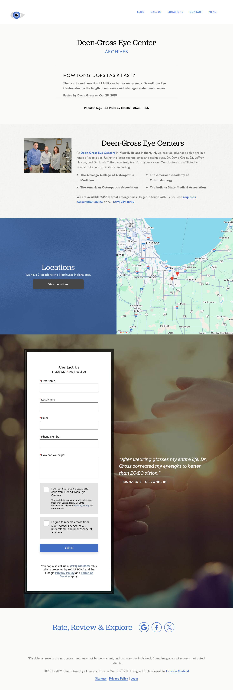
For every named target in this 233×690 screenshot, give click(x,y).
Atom (137, 107)
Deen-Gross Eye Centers (98, 152)
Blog (140, 12)
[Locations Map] (174, 275)
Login (134, 678)
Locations (175, 12)
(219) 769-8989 (123, 201)
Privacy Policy (81, 505)
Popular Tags (93, 107)
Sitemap (101, 678)
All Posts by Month (117, 107)
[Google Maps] (144, 627)
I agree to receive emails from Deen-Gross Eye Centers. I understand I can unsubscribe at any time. (71, 527)
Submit (69, 547)
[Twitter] (169, 627)
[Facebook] (157, 627)
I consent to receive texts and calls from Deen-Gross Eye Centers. (72, 498)
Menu (213, 12)
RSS (146, 107)
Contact (196, 12)
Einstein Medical (177, 671)
